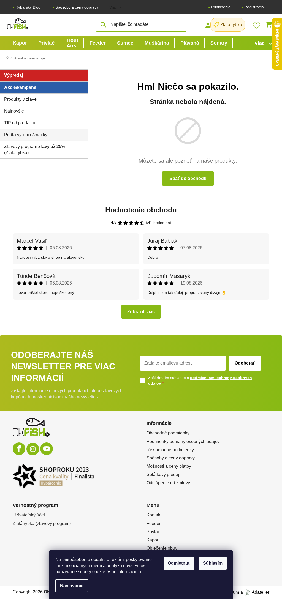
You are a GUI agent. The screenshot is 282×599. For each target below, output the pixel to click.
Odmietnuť (179, 563)
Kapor (152, 540)
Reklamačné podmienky (170, 449)
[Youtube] (46, 448)
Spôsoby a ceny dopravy (76, 7)
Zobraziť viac (141, 311)
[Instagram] (32, 449)
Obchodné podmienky (168, 433)
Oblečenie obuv (162, 548)
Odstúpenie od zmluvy (168, 482)
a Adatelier (254, 592)
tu (139, 571)
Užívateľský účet (29, 515)
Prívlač (153, 531)
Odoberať (245, 363)
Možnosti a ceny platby (169, 466)
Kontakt (154, 515)
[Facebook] (19, 448)
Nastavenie (71, 585)
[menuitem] (19, 43)
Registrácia (254, 7)
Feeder (154, 523)
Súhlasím (213, 563)
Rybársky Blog (27, 7)
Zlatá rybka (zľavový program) (42, 523)
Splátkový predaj (163, 474)
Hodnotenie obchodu (141, 210)
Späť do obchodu (188, 178)
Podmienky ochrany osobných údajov (183, 441)
